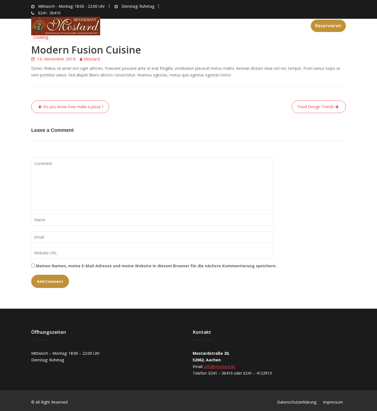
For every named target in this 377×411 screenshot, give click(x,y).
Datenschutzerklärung (296, 402)
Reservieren (328, 26)
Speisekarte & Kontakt (276, 25)
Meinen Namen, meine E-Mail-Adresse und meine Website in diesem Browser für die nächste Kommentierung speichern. (156, 265)
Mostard (92, 59)
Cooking (40, 37)
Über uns (200, 25)
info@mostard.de (219, 366)
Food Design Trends (316, 106)
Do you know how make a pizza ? (73, 106)
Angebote (229, 25)
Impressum (333, 402)
